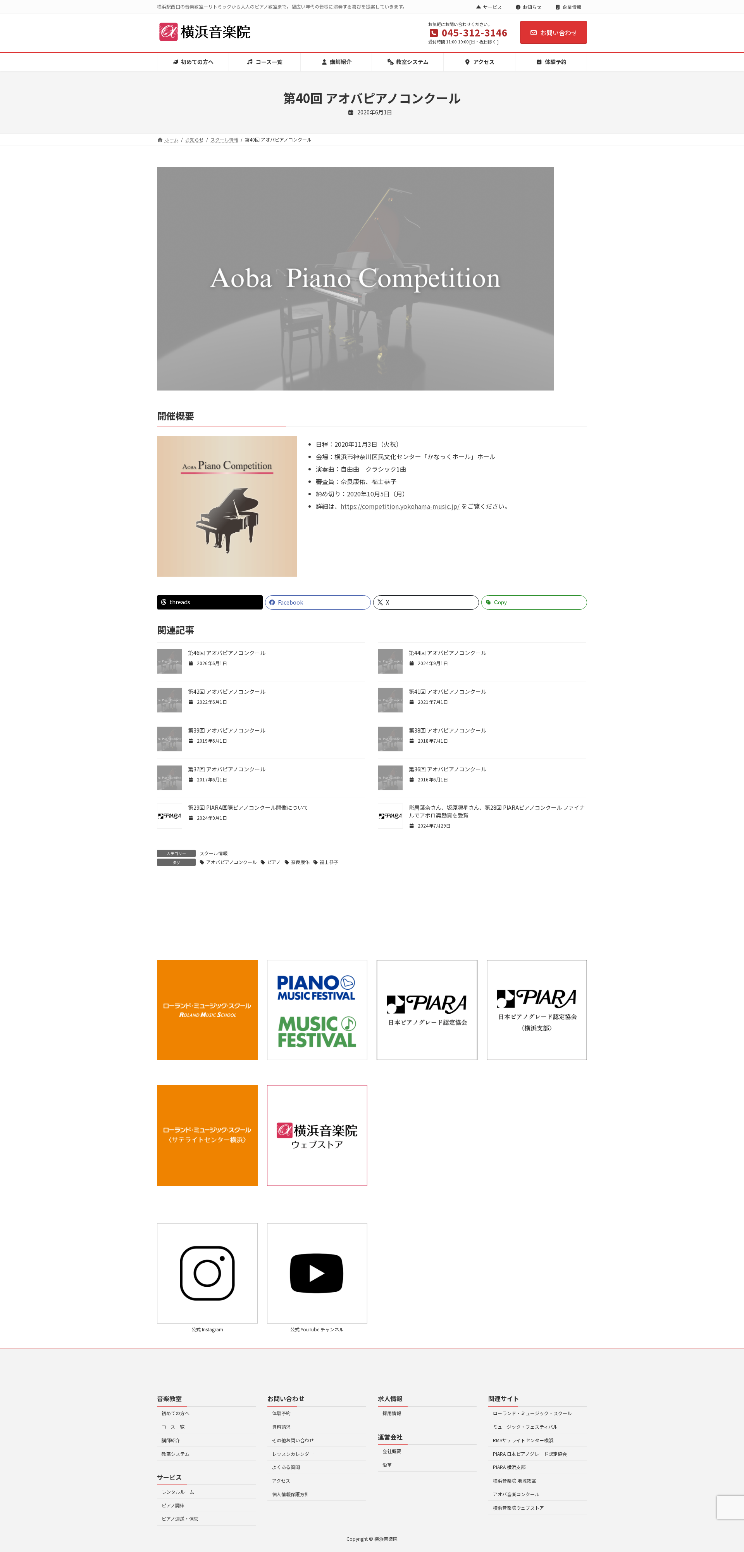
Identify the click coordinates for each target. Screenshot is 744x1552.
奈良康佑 (300, 862)
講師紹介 (171, 1440)
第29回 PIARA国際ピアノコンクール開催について (248, 807)
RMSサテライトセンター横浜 (523, 1440)
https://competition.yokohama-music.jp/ (400, 506)
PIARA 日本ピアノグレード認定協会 (530, 1453)
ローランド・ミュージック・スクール (532, 1413)
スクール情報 (213, 853)
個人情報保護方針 (290, 1494)
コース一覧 (173, 1426)
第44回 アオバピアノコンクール (447, 653)
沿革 (387, 1464)
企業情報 (572, 6)
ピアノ (274, 862)
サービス (492, 6)
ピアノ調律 (173, 1505)
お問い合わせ (558, 32)
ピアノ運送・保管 (180, 1518)
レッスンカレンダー (293, 1453)
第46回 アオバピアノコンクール (226, 653)
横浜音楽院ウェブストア (518, 1507)
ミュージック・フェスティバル (525, 1426)
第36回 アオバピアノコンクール (447, 769)
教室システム (175, 1453)
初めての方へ (175, 1413)
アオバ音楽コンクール (516, 1494)
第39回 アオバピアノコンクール (226, 730)
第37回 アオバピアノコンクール (226, 769)
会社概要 (391, 1451)
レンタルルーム (178, 1491)
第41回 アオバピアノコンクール (447, 691)
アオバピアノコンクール (231, 862)
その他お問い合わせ (293, 1440)
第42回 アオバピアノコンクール (226, 691)
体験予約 (281, 1413)
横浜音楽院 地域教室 (514, 1480)
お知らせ (532, 6)
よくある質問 (286, 1467)
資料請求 (281, 1426)
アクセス (281, 1480)
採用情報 (391, 1413)
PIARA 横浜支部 (509, 1467)
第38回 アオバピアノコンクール (447, 730)
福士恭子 (329, 862)
